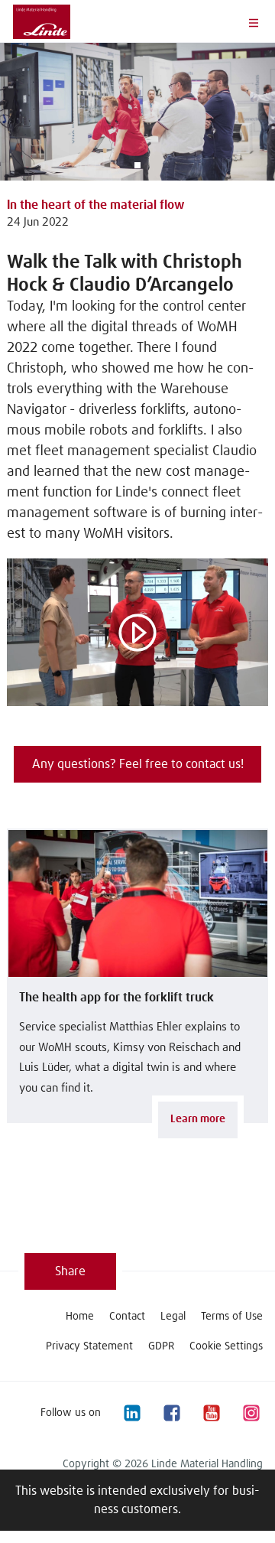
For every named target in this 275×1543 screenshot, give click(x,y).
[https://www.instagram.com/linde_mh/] (250, 1412)
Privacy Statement (89, 1346)
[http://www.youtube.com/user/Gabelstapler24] (210, 1412)
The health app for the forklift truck (116, 997)
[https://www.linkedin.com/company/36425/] (131, 1412)
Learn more (197, 1119)
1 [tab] (137, 165)
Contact (127, 1316)
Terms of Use (232, 1316)
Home (80, 1316)
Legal (173, 1316)
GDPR (161, 1346)
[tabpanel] (137, 112)
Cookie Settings (226, 1346)
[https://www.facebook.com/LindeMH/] (171, 1412)
